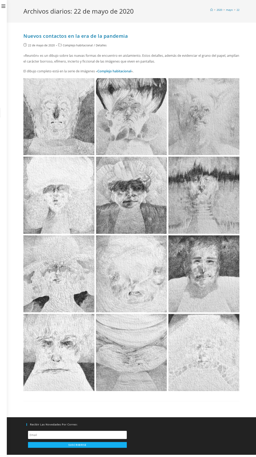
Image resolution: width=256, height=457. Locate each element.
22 (238, 10)
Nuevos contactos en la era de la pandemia (75, 36)
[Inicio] (211, 10)
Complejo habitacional (78, 45)
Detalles (101, 45)
